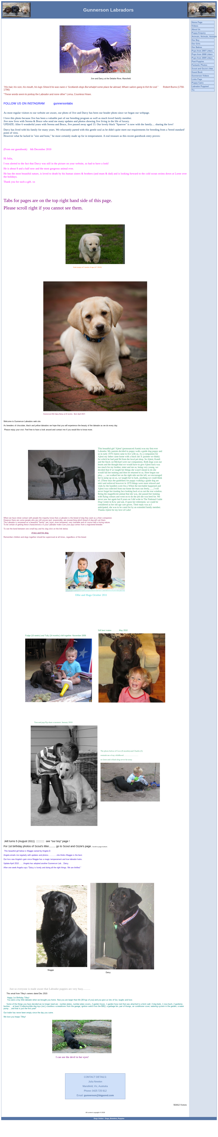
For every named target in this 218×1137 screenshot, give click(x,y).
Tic (193, 90)
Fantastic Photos (199, 65)
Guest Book (197, 72)
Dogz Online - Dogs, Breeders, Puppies (109, 1118)
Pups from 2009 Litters (202, 58)
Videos (195, 26)
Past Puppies (198, 61)
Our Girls (196, 44)
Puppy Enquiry (199, 33)
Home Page (197, 22)
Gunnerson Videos (200, 76)
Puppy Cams (197, 83)
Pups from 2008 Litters (202, 54)
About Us (196, 29)
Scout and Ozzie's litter (202, 68)
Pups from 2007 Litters (202, 51)
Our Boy (195, 40)
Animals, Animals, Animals (204, 36)
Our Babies (197, 47)
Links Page (197, 79)
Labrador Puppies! (200, 86)
